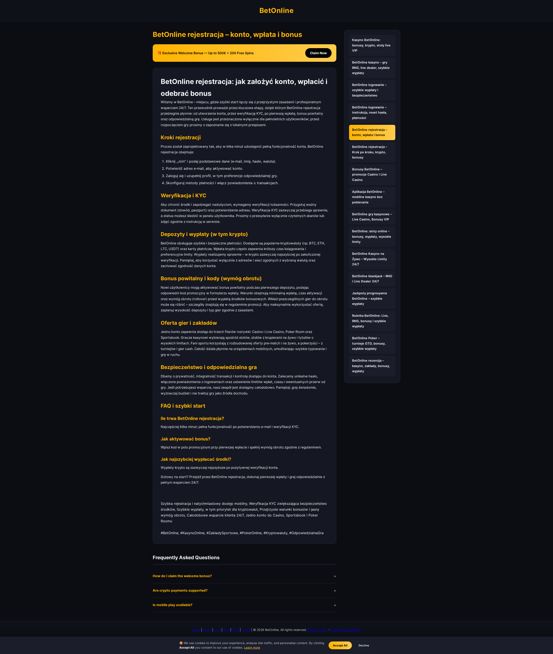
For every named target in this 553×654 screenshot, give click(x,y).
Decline (364, 645)
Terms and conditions (346, 630)
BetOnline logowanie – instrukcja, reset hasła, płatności (369, 112)
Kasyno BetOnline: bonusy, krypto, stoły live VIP (371, 45)
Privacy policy (317, 630)
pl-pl (217, 630)
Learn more (252, 647)
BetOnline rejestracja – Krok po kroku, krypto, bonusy (369, 152)
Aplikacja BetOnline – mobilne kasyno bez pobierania (368, 197)
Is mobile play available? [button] (172, 605)
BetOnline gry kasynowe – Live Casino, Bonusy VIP (372, 217)
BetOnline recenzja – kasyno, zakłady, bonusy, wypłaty (371, 366)
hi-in (226, 630)
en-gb (246, 630)
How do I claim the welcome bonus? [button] (182, 576)
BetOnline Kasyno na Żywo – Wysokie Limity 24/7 (369, 259)
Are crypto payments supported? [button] (180, 590)
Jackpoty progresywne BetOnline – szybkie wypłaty (369, 298)
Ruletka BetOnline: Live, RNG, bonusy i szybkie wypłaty (370, 321)
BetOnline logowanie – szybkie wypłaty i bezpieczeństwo (369, 90)
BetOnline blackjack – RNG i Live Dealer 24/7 (372, 278)
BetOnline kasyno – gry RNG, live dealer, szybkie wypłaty (371, 67)
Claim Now (318, 53)
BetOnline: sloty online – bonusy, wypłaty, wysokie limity (371, 236)
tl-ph (235, 630)
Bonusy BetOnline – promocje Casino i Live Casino (369, 174)
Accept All (340, 645)
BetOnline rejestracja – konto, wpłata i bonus (369, 132)
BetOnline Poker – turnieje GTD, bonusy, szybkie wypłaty (369, 343)
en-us (196, 630)
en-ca (207, 630)
